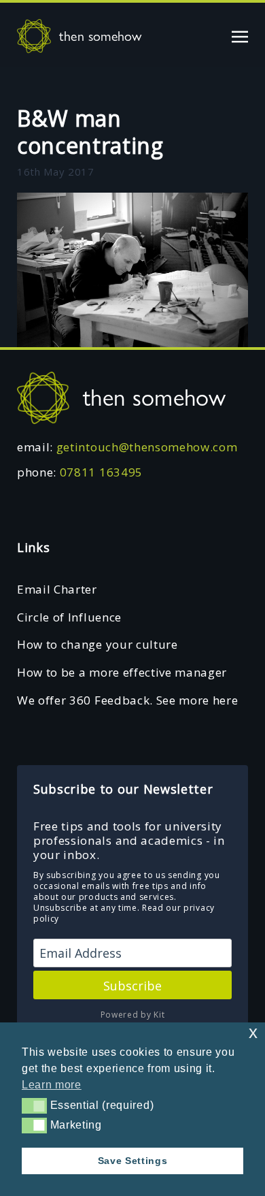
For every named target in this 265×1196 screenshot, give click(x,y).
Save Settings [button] (133, 1160)
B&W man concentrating (90, 131)
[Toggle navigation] (240, 36)
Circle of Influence (69, 617)
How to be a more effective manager (122, 672)
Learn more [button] (52, 1084)
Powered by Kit (133, 1014)
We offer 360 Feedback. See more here (127, 700)
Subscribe (132, 985)
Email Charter (57, 589)
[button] (34, 1105)
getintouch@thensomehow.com (147, 447)
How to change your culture (97, 644)
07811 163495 (101, 472)
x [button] (253, 1032)
